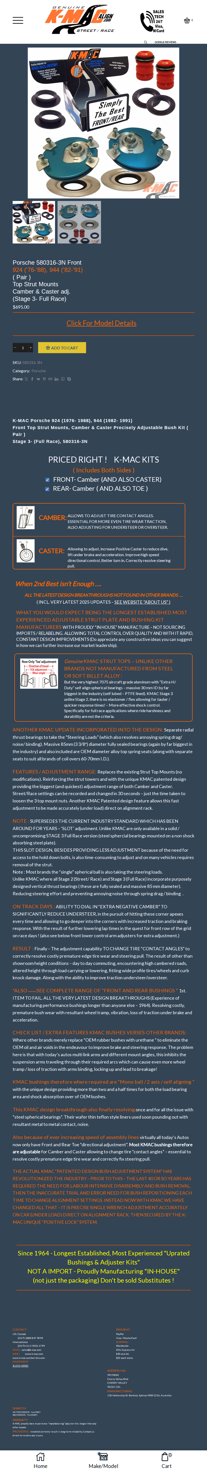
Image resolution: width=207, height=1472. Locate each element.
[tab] (103, 403)
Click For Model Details (102, 323)
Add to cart (64, 347)
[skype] (68, 379)
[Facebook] (32, 379)
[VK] (38, 379)
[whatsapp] (63, 379)
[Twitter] (26, 379)
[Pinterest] (44, 379)
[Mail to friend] (50, 379)
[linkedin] (56, 379)
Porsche (39, 370)
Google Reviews (165, 42)
